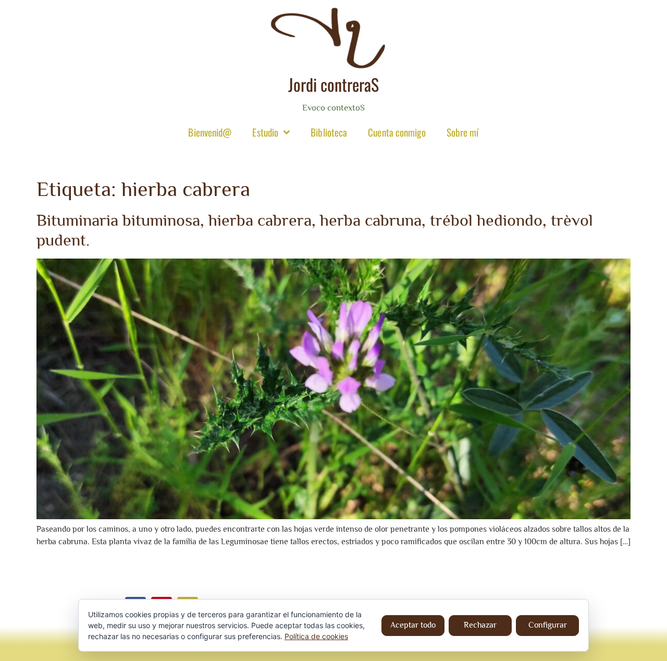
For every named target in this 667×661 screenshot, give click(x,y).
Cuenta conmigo (396, 132)
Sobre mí (463, 132)
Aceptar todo (413, 625)
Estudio (265, 132)
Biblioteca (329, 132)
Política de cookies (316, 636)
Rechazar (480, 625)
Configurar (547, 625)
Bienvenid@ (209, 132)
